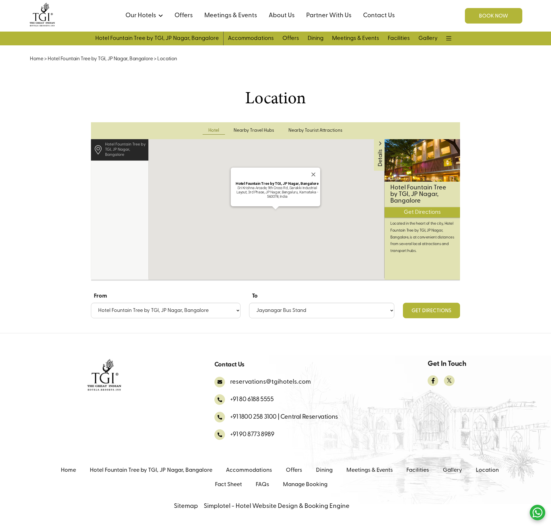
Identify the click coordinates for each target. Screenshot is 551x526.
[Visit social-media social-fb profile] (433, 380)
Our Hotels (140, 15)
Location (487, 470)
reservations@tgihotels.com (270, 382)
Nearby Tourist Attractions (315, 130)
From (100, 296)
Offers (183, 15)
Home (36, 59)
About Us (282, 15)
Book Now (493, 16)
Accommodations (251, 38)
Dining (315, 38)
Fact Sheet (228, 485)
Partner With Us (329, 15)
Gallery (428, 38)
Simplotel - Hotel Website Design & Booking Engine (277, 506)
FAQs (262, 485)
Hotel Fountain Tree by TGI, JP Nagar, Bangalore (157, 38)
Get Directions (431, 311)
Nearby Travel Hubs (254, 130)
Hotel (213, 130)
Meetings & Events (230, 15)
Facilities (399, 38)
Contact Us (379, 15)
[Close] (313, 174)
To (255, 296)
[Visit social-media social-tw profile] (449, 380)
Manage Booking (305, 485)
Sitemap (186, 506)
